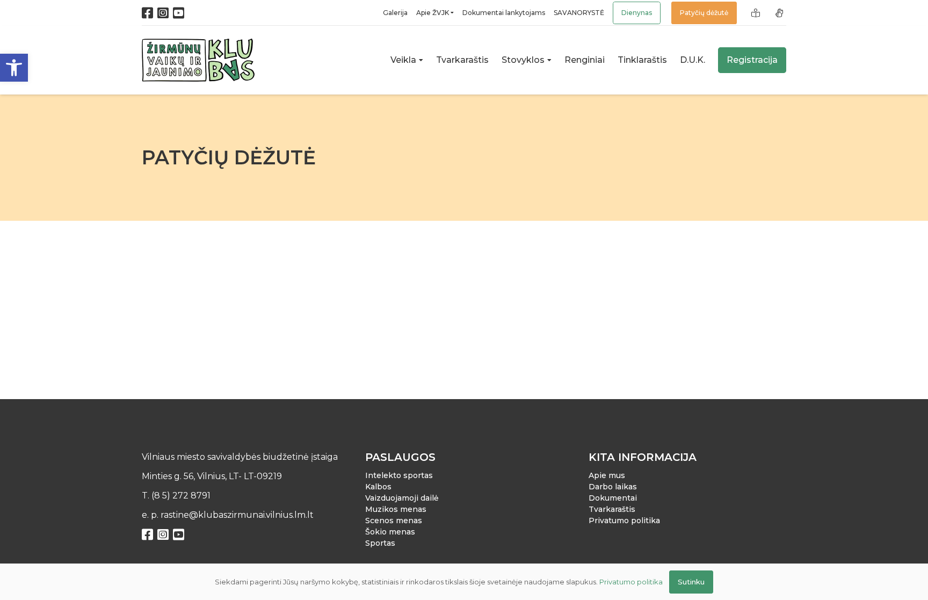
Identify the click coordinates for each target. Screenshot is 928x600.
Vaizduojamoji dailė (402, 498)
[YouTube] (178, 12)
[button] (14, 68)
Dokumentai (613, 498)
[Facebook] (147, 12)
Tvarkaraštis (612, 509)
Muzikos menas (395, 509)
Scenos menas (393, 520)
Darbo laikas (613, 486)
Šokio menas (390, 532)
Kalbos (378, 486)
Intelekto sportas (399, 475)
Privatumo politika (624, 520)
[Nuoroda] (757, 13)
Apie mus (607, 475)
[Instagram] (163, 12)
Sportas (380, 543)
